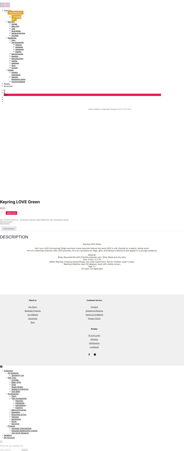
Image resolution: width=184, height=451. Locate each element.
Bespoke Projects (33, 311)
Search (25, 450)
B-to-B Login (94, 335)
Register (94, 339)
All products (16, 13)
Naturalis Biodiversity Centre (24, 430)
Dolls (13, 28)
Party (13, 40)
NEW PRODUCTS (43, 220)
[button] (4, 90)
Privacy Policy (94, 318)
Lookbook (94, 347)
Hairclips (18, 45)
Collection (7, 10)
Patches (14, 61)
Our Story (32, 307)
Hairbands (19, 47)
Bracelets (15, 56)
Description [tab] (8, 229)
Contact (94, 307)
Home (90, 109)
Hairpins (18, 51)
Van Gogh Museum (18, 81)
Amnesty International (21, 428)
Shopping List (16, 18)
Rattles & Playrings (18, 33)
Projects (11, 70)
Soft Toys (11, 21)
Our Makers (33, 315)
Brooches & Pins (17, 58)
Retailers (7, 84)
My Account (8, 86)
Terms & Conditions (94, 315)
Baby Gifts (15, 26)
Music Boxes (16, 31)
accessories (58, 220)
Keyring (66, 220)
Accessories (12, 38)
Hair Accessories (18, 42)
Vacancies (32, 318)
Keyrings (15, 68)
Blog (33, 322)
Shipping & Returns (94, 311)
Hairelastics (19, 49)
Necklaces (15, 63)
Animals (14, 24)
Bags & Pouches (17, 54)
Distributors (94, 343)
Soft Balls (15, 35)
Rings (13, 65)
